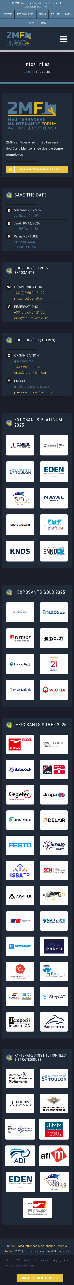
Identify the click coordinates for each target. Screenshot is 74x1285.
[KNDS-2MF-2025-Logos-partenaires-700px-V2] (20, 546)
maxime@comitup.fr (29, 298)
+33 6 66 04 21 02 (27, 367)
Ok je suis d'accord (40, 1278)
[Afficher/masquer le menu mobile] (64, 39)
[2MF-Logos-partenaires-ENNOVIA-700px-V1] (54, 546)
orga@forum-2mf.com (37, 6)
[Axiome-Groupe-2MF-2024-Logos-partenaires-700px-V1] (54, 737)
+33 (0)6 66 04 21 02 (29, 293)
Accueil (28, 72)
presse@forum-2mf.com (33, 392)
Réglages (59, 1260)
